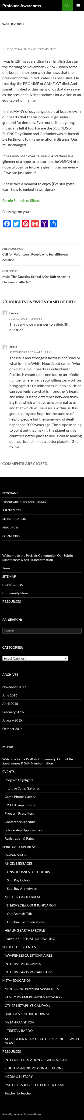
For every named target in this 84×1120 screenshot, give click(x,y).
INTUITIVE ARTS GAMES (23, 964)
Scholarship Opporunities (23, 830)
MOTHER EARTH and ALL (23, 897)
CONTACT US (12, 585)
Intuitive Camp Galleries (22, 788)
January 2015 (12, 720)
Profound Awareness (21, 5)
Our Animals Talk (19, 914)
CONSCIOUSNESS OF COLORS (27, 872)
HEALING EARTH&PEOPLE (25, 930)
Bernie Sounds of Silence (21, 200)
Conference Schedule (20, 822)
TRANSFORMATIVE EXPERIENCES (24, 501)
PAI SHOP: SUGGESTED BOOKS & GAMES (35, 1085)
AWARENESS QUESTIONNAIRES (28, 955)
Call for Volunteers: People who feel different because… (35, 254)
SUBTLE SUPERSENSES (19, 947)
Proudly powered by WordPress (21, 1114)
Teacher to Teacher (18, 1093)
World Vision (13, 24)
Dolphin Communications (26, 922)
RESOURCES (10, 527)
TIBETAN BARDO (20, 1031)
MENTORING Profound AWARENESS (32, 989)
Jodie (13, 347)
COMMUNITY (11, 536)
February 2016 (13, 712)
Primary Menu (78, 5)
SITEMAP (9, 576)
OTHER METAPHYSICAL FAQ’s (27, 1005)
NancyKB (29, 49)
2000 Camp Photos (21, 805)
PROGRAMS (10, 493)
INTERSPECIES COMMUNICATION (30, 905)
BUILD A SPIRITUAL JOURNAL (27, 1014)
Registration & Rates (19, 838)
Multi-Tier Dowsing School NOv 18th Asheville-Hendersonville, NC (36, 276)
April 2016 (10, 704)
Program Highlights (19, 780)
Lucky (13, 313)
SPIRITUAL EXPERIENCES (21, 847)
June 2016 (9, 695)
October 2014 (12, 729)
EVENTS (8, 772)
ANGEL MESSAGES (18, 863)
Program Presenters (19, 813)
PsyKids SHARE (16, 855)
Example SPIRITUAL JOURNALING (30, 939)
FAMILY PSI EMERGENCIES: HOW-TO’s (33, 997)
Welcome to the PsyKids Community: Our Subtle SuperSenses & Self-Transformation (37, 558)
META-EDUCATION (17, 980)
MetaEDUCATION (14, 519)
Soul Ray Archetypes (22, 888)
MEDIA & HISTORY (19, 1076)
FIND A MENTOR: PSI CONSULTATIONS (34, 1068)
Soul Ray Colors (18, 880)
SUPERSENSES (11, 510)
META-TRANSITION (19, 1022)
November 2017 (14, 687)
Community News (15, 593)
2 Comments (47, 49)
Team (6, 568)
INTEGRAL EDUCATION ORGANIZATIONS (36, 1060)
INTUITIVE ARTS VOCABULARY (28, 972)
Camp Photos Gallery (20, 797)
